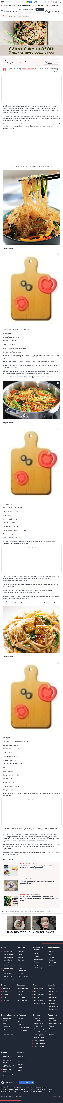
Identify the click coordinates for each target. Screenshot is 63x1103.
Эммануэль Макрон (40, 1029)
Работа (20, 954)
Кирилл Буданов (39, 1035)
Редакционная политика (42, 1087)
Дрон (4, 997)
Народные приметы (55, 1023)
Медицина (21, 963)
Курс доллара (38, 965)
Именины (52, 1035)
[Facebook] (46, 2)
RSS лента (49, 1091)
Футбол (51, 951)
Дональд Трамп (38, 1023)
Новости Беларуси (39, 1003)
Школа (20, 966)
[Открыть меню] (2, 2)
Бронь (20, 1021)
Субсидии (21, 960)
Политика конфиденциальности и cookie (19, 1087)
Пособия (20, 973)
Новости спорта (54, 947)
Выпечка (20, 1056)
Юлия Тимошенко (39, 1040)
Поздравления (53, 1009)
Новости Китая (38, 1000)
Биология (5, 994)
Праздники (52, 1015)
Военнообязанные (23, 1027)
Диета (20, 994)
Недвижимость (38, 959)
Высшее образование (22, 969)
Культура (52, 1000)
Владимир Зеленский (37, 1019)
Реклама (30, 1089)
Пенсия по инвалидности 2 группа (7, 1060)
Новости (4, 947)
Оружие (5, 1029)
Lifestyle (51, 985)
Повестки (21, 1018)
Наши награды (40, 1089)
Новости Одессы (8, 960)
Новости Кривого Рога (8, 969)
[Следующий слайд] (61, 5)
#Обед (7, 911)
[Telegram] (51, 2)
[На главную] (31, 2)
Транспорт (37, 956)
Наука (3, 985)
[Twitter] (56, 2)
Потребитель (53, 991)
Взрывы (5, 1023)
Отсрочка (21, 1024)
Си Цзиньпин (38, 1026)
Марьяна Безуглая (39, 1043)
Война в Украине (8, 1015)
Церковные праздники (52, 1019)
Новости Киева (7, 951)
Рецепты (22, 863)
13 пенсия (6, 1056)
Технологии (6, 988)
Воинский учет (22, 1030)
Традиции (52, 1026)
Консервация (22, 1059)
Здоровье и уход (24, 894)
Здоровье (21, 985)
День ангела (53, 1032)
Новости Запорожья (9, 966)
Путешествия (53, 997)
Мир (34, 985)
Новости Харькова (8, 954)
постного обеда (29, 69)
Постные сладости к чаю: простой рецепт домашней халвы (37, 882)
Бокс (50, 954)
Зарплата (21, 951)
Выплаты (21, 957)
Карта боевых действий (7, 1019)
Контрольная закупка (41, 5)
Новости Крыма (7, 976)
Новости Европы (39, 988)
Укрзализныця (38, 967)
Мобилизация (22, 1015)
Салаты (20, 1067)
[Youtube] (53, 2)
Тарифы (36, 962)
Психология (21, 997)
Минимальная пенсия (7, 1070)
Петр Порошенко (39, 1037)
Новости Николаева (9, 979)
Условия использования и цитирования (13, 1089)
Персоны (36, 1015)
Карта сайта (16, 1091)
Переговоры (6, 1026)
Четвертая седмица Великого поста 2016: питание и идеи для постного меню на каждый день (39, 898)
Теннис (51, 957)
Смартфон (6, 1000)
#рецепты (24, 911)
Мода (51, 994)
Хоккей (51, 960)
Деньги (36, 953)
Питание (20, 991)
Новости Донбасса (8, 973)
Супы (19, 1062)
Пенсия (4, 1052)
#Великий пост (15, 911)
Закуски (20, 1070)
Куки (30, 9)
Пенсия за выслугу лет (8, 1074)
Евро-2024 (52, 963)
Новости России (39, 994)
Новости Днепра (8, 957)
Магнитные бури (54, 1006)
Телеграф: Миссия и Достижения (33, 1091)
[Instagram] (58, 2)
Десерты (20, 1064)
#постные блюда (33, 911)
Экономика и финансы (37, 948)
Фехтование (53, 966)
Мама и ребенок (23, 988)
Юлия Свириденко (39, 1046)
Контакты (50, 1089)
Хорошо (39, 9)
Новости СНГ (38, 997)
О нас (3, 1087)
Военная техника (8, 1035)
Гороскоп (52, 988)
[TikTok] (61, 2)
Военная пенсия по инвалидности (8, 1065)
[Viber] (48, 2)
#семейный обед (45, 911)
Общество (21, 947)
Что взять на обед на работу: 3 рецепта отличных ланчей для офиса (36, 867)
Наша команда (5, 1091)
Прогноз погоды (23, 976)
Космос (5, 991)
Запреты (52, 1029)
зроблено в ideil (57, 1096)
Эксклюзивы (56, 5)
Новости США (38, 991)
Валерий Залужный (40, 1032)
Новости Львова (8, 963)
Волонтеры (6, 1032)
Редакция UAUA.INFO (12, 16)
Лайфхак (52, 1003)
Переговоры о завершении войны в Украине (17, 5)
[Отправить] (20, 2)
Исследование (22, 1000)
